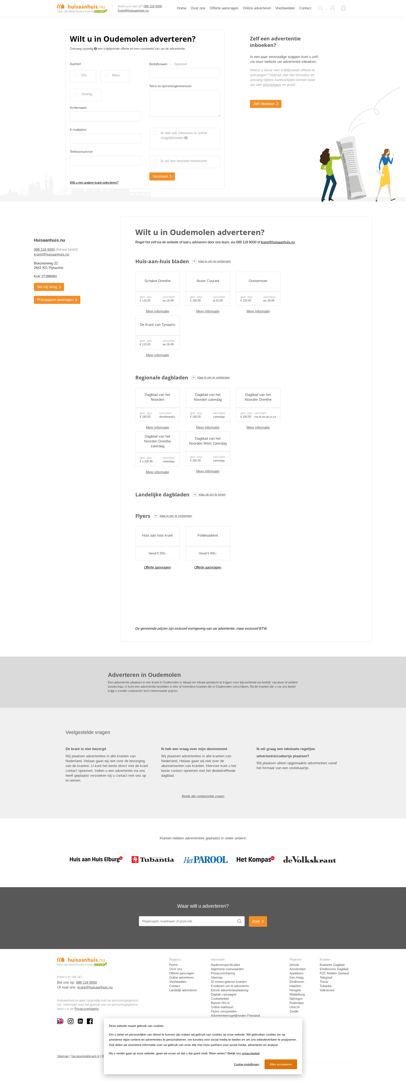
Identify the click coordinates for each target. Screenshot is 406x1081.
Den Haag (296, 977)
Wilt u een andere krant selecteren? (94, 182)
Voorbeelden (285, 8)
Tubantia (325, 986)
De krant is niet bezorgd (86, 749)
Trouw (324, 981)
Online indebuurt (222, 1007)
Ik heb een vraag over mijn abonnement (194, 749)
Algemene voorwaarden (227, 969)
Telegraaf (326, 977)
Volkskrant (327, 990)
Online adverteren (257, 8)
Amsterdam (297, 969)
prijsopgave (272, 85)
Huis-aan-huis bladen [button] (162, 261)
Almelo (294, 965)
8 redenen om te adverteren (230, 986)
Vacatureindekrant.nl (85, 1056)
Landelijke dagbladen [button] (162, 494)
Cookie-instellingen (246, 1064)
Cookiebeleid (220, 998)
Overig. (87, 94)
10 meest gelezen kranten (229, 981)
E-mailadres (78, 129)
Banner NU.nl (220, 1003)
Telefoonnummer (81, 151)
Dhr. (84, 75)
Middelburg (297, 994)
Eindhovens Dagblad (334, 969)
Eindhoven (296, 981)
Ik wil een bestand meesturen (184, 161)
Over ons (198, 8)
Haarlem (295, 986)
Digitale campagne (223, 994)
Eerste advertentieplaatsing (229, 990)
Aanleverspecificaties (225, 965)
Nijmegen (296, 998)
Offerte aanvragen (224, 8)
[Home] (82, 8)
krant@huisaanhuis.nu (133, 10)
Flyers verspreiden (224, 1011)
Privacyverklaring (86, 1009)
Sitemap (216, 977)
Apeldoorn (296, 973)
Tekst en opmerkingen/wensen (170, 86)
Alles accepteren (281, 1064)
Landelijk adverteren (183, 990)
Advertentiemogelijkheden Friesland (235, 1015)
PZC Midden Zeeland (334, 973)
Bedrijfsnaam (168, 64)
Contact (305, 8)
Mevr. (116, 75)
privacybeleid (250, 1053)
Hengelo (295, 990)
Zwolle (293, 1011)
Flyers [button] (142, 515)
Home (181, 8)
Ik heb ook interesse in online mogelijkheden (184, 135)
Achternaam (78, 107)
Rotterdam (296, 1003)
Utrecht (294, 1007)
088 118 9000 (153, 6)
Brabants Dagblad (332, 965)
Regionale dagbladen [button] (161, 377)
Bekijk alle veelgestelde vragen (203, 796)
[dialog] (203, 1046)
